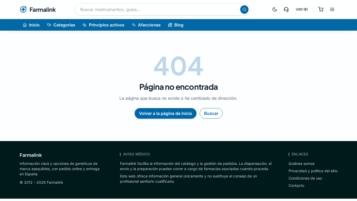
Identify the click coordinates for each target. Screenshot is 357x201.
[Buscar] (244, 9)
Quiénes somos (301, 163)
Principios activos (106, 24)
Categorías (64, 24)
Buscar (211, 113)
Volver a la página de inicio (165, 113)
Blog (178, 24)
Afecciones (149, 24)
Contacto (296, 185)
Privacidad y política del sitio (313, 171)
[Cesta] (320, 9)
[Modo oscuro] (274, 9)
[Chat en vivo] (286, 9)
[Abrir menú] (332, 9)
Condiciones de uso (305, 178)
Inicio (34, 24)
